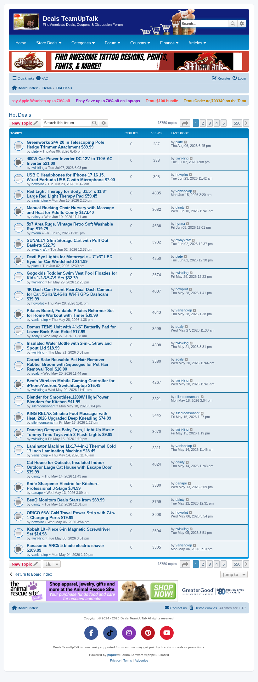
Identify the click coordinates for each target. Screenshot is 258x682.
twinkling (37, 168)
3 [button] (210, 123)
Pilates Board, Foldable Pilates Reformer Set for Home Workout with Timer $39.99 (70, 313)
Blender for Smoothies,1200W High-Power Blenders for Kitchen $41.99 (68, 399)
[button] (185, 123)
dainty (36, 217)
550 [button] (237, 123)
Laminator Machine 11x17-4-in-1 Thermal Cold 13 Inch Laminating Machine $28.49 (71, 448)
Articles (196, 43)
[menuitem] (42, 78)
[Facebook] (91, 633)
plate (35, 151)
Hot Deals (20, 115)
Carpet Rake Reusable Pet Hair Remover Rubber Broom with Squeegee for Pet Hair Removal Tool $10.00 (68, 364)
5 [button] (223, 123)
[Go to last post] (186, 142)
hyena (36, 233)
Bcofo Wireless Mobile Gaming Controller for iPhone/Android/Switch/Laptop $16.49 (71, 383)
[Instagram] (129, 633)
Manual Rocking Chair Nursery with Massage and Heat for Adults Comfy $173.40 (70, 210)
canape (37, 493)
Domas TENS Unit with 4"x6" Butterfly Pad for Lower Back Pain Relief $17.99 (71, 329)
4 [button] (217, 123)
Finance (168, 43)
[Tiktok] (110, 633)
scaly (35, 336)
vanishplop (39, 200)
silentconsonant (43, 406)
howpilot (37, 184)
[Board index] (26, 21)
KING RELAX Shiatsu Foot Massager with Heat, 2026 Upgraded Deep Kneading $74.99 (69, 416)
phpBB (112, 655)
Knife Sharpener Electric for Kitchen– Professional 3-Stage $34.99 (63, 486)
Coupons (139, 43)
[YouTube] (167, 633)
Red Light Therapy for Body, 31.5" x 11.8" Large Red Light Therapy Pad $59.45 (67, 193)
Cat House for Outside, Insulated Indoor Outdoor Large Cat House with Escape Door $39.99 (69, 467)
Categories (81, 43)
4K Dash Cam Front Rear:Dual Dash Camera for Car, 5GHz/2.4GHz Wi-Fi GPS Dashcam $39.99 (69, 294)
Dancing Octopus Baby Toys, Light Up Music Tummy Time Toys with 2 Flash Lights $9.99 (70, 432)
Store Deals (47, 43)
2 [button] (203, 123)
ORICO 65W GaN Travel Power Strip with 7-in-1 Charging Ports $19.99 (71, 515)
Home (20, 43)
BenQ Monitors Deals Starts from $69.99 (65, 500)
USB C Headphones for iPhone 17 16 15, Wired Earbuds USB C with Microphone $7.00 (71, 177)
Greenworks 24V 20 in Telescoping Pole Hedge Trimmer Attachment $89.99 (65, 144)
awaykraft (39, 249)
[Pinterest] (148, 633)
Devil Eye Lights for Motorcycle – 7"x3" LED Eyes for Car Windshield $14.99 (69, 259)
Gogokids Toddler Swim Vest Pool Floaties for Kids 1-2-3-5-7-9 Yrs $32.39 (72, 275)
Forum (111, 43)
